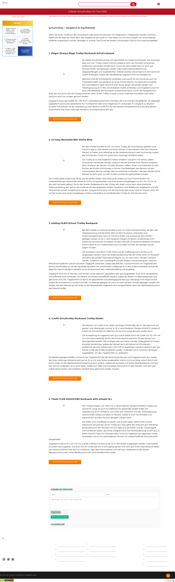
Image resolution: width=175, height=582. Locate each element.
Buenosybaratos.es (66, 544)
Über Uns (150, 554)
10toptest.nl (94, 549)
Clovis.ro (62, 559)
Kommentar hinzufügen (60, 517)
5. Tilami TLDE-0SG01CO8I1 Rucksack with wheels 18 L (10, 51)
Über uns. (145, 16)
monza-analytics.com (155, 564)
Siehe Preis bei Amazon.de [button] (65, 119)
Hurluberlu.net (96, 554)
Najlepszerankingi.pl (98, 544)
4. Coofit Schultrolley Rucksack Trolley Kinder (25, 41)
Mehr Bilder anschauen (64, 74)
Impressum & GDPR (155, 544)
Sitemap (150, 559)
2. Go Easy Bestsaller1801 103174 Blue (25, 31)
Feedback (151, 549)
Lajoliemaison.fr (65, 554)
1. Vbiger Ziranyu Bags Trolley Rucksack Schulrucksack (10, 31)
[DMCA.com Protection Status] (7, 581)
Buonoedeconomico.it (67, 549)
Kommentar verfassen (25, 51)
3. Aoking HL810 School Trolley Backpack (10, 41)
